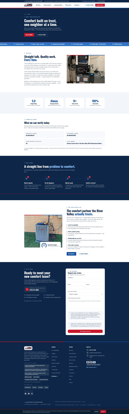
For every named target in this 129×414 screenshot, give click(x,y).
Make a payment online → (91, 367)
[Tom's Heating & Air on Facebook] (25, 393)
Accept (103, 411)
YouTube (34, 387)
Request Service (100, 5)
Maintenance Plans (73, 366)
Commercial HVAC (56, 373)
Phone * (88, 284)
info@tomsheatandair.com (95, 352)
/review (26, 149)
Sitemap (98, 404)
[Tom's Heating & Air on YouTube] (28, 393)
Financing (71, 369)
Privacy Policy (36, 412)
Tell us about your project (74, 298)
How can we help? (72, 291)
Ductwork (54, 366)
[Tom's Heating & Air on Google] (32, 393)
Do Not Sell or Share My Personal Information (65, 404)
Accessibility (82, 404)
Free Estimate (29, 35)
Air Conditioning (55, 350)
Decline (96, 411)
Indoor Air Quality (55, 363)
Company (76, 5)
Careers (71, 376)
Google (46, 387)
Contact (71, 382)
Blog (70, 379)
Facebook (40, 387)
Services (38, 5)
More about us (71, 254)
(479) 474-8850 (101, 1)
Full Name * (70, 277)
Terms (77, 404)
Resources (68, 5)
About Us (71, 350)
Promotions (71, 373)
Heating (53, 353)
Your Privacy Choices (45, 412)
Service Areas (47, 5)
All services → (55, 376)
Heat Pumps (54, 356)
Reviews (71, 363)
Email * (69, 284)
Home (25, 14)
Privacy (83, 401)
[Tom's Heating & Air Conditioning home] (28, 5)
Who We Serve (72, 353)
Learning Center (58, 5)
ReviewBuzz (27, 387)
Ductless (54, 360)
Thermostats (55, 369)
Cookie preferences (91, 404)
